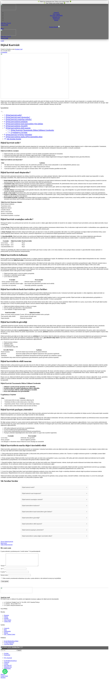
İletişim (6, 633)
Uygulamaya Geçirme (19, 132)
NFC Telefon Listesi (9, 634)
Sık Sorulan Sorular (14, 139)
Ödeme (6, 617)
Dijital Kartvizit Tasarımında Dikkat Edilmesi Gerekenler (32, 130)
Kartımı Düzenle (53, 27)
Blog (5, 629)
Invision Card (18, 49)
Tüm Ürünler (7, 620)
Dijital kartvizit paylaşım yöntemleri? (33, 530)
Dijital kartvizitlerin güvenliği (17, 126)
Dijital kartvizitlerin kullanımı (17, 121)
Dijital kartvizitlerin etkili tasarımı (18, 128)
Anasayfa (6, 628)
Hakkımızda (7, 631)
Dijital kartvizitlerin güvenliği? (31, 517)
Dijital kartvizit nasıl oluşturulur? (18, 117)
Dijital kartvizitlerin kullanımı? (31, 505)
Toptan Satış (7, 621)
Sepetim (6, 618)
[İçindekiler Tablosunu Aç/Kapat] (2, 112)
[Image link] (16, 592)
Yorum (3, 565)
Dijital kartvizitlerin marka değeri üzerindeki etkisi (24, 137)
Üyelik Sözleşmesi (9, 642)
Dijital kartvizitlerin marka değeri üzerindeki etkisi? (37, 536)
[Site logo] (8, 9)
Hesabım (6, 615)
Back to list (4, 543)
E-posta (3, 572)
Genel (2, 41)
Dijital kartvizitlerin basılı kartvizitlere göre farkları (24, 124)
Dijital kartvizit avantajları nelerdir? (19, 119)
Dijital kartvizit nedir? (14, 115)
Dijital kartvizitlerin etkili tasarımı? (32, 524)
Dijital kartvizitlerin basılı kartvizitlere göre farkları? (37, 511)
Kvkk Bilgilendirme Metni (11, 641)
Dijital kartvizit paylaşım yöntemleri (19, 134)
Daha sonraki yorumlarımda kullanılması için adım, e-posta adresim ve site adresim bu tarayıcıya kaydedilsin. (32, 578)
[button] (4, 671)
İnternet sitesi (4, 575)
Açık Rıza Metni (8, 644)
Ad (2, 568)
